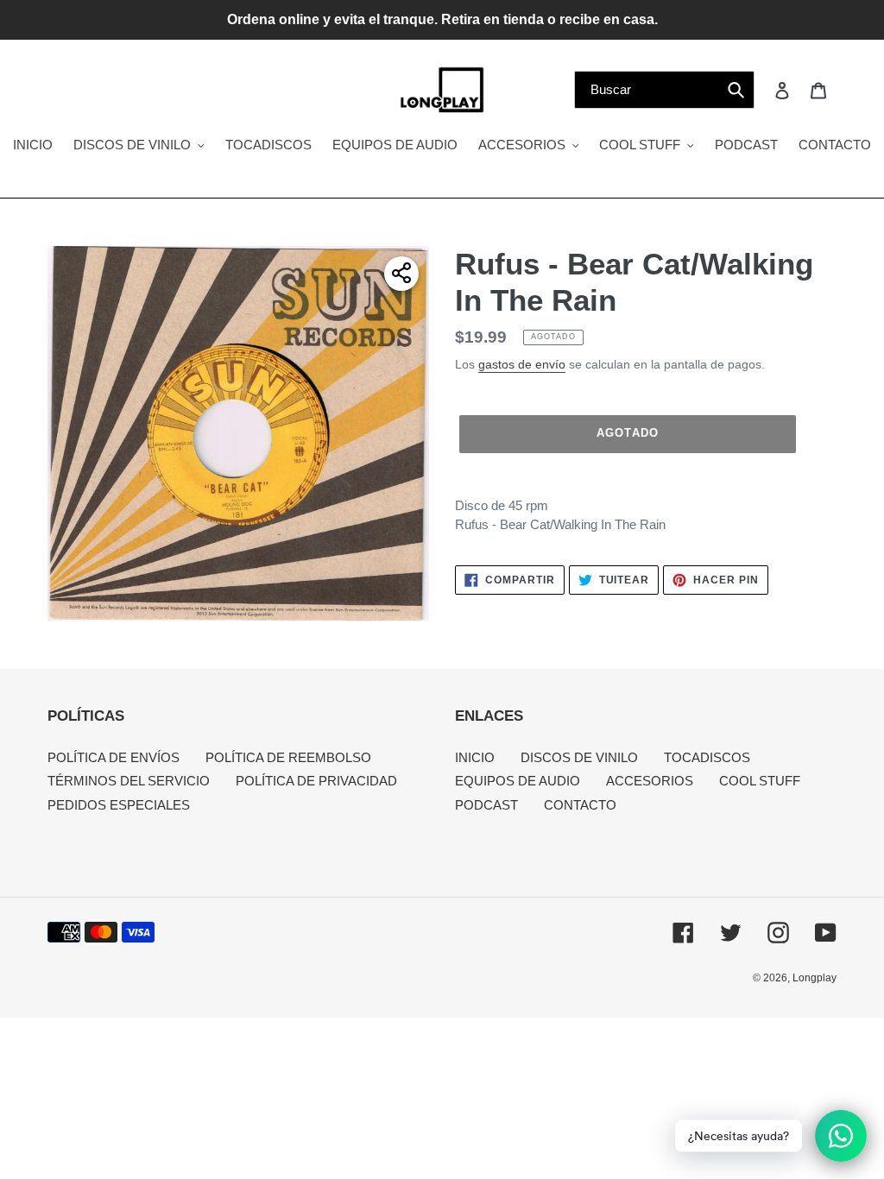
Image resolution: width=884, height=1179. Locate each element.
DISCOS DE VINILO (579, 757)
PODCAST (486, 805)
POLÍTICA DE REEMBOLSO (288, 757)
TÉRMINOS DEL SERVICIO (128, 780)
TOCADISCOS (707, 757)
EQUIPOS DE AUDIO (517, 780)
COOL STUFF (759, 780)
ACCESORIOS (649, 780)
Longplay (814, 978)
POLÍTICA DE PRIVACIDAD (316, 780)
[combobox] (664, 90)
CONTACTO (580, 805)
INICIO (475, 757)
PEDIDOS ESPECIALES (118, 805)
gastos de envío (521, 364)
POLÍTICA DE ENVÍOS (113, 757)
